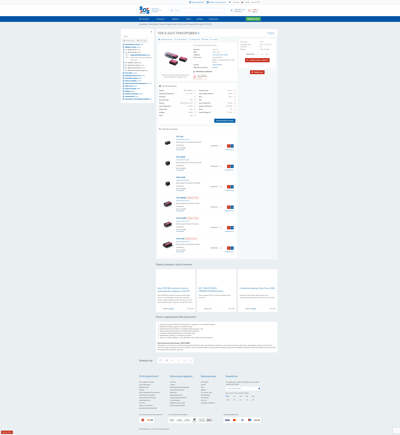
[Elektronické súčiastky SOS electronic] (150, 10)
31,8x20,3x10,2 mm (186, 103)
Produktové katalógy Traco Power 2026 (257, 288)
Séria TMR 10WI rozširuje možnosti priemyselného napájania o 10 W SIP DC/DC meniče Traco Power (174, 291)
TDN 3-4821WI (180, 157)
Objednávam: (214, 146)
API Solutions (204, 382)
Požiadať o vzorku (253, 19)
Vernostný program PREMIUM (178, 398)
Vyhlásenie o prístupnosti (208, 403)
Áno (191, 115)
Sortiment (162, 24)
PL (234, 400)
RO (228, 400)
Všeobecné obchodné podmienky (179, 387)
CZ (234, 396)
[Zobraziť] (232, 146)
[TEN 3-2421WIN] (167, 224)
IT (240, 400)
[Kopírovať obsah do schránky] (198, 33)
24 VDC (230, 94)
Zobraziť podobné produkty (225, 121)
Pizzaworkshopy (205, 395)
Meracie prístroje (132, 88)
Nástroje (129, 91)
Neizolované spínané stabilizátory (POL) (141, 58)
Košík (254, 10)
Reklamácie (173, 392)
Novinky (203, 385)
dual (191, 109)
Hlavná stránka (153, 24)
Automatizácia (131, 96)
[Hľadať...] (172, 10)
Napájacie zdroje (172, 24)
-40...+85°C (189, 94)
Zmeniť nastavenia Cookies (177, 405)
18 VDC (230, 103)
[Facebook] (160, 360)
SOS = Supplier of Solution (146, 382)
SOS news (204, 400)
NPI (211, 308)
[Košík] (249, 10)
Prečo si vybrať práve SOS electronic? (149, 392)
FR (253, 400)
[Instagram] (185, 360)
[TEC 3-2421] (167, 143)
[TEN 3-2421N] (167, 245)
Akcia (202, 387)
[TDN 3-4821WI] (167, 163)
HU (241, 396)
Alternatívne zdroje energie (138, 70)
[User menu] (243, 9)
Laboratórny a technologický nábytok (138, 99)
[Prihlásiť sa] (231, 11)
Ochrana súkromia (175, 400)
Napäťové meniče (134, 62)
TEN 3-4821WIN (181, 198)
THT (191, 100)
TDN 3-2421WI (180, 177)
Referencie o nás (144, 387)
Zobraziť (215, 67)
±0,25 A (230, 90)
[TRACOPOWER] (270, 33)
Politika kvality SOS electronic (147, 398)
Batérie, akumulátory (136, 68)
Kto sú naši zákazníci (145, 385)
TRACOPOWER (217, 65)
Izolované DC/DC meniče (195, 24)
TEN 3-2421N (180, 239)
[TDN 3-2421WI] (167, 183)
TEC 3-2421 (179, 136)
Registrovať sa (238, 11)
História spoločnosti (144, 400)
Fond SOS (142, 403)
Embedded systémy (133, 78)
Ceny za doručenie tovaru (177, 390)
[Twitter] (179, 360)
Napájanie (171, 308)
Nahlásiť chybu (7, 432)
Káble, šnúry (131, 86)
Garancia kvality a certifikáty (147, 395)
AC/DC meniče (134, 49)
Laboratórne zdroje (136, 65)
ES (247, 400)
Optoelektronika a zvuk (135, 75)
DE (253, 396)
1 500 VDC (229, 106)
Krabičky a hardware (134, 94)
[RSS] (191, 360)
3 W (231, 109)
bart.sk (167, 429)
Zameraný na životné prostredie (148, 408)
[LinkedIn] (173, 360)
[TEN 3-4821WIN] (167, 204)
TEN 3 (230, 97)
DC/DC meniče (182, 24)
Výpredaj (203, 390)
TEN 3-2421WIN (181, 218)
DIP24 (191, 112)
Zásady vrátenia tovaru (176, 395)
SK (228, 396)
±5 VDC (230, 112)
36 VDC (190, 106)
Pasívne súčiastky (133, 81)
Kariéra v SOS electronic (146, 405)
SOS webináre (205, 398)
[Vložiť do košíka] (229, 146)
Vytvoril (161, 429)
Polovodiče (131, 73)
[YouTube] (166, 360)
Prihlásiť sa (238, 9)
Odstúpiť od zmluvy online (177, 403)
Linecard (172, 385)
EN (247, 396)
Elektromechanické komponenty (138, 83)
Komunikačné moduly (134, 44)
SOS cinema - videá (206, 392)
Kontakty (141, 390)
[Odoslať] (259, 388)
